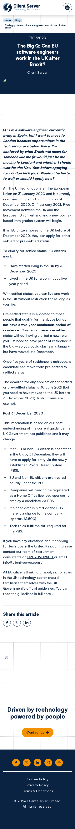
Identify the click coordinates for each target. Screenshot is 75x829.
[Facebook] (16, 763)
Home (8, 20)
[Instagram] (48, 763)
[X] (27, 763)
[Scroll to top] (59, 763)
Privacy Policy (37, 785)
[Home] (21, 7)
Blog (18, 20)
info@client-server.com (22, 562)
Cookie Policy (37, 779)
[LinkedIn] (37, 763)
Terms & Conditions (37, 791)
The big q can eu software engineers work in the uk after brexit (35, 26)
